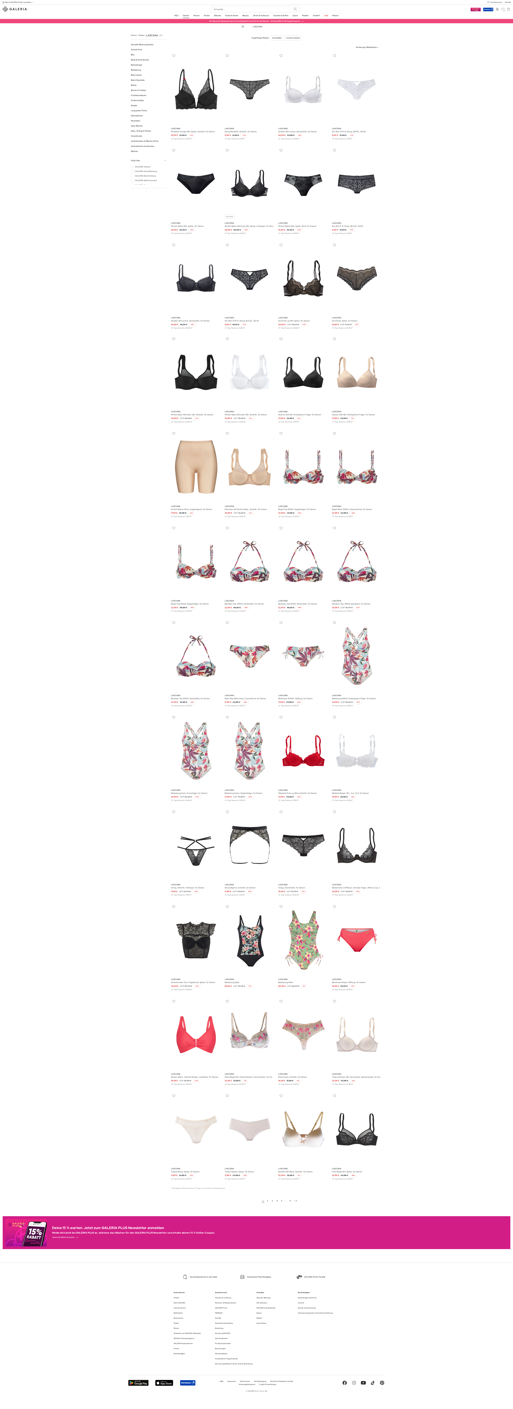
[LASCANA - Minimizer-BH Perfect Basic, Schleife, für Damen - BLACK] (250, 467)
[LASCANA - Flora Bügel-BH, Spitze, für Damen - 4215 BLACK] (357, 1129)
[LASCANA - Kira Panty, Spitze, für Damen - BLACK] (357, 278)
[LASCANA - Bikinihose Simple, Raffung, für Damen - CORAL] (357, 940)
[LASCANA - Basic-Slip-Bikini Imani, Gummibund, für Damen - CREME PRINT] (250, 656)
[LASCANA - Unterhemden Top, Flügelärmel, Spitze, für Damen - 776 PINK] (196, 940)
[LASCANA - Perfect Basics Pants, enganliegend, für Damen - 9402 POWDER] (196, 467)
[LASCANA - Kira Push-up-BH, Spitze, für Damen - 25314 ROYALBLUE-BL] (303, 278)
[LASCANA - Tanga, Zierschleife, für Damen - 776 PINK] (303, 845)
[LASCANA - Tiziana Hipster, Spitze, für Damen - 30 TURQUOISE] (250, 1129)
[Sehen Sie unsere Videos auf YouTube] (363, 1382)
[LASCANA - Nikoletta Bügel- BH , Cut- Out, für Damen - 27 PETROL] (357, 751)
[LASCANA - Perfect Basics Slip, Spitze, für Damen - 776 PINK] (196, 184)
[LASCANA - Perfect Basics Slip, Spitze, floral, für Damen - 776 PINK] (303, 184)
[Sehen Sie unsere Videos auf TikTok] (372, 1382)
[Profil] (497, 9)
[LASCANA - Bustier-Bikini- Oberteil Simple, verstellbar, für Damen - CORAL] (196, 1035)
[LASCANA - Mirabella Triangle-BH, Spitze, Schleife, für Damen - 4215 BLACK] (196, 89)
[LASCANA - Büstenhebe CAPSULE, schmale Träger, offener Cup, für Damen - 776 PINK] (357, 845)
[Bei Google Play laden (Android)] (138, 1383)
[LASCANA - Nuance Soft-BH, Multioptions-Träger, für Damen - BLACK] (303, 372)
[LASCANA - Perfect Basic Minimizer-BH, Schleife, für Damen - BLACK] (196, 372)
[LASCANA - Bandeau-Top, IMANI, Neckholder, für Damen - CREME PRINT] (250, 561)
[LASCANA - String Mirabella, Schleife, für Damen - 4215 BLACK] (250, 89)
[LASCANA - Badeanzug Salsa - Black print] (250, 940)
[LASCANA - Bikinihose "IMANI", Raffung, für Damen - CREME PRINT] (303, 656)
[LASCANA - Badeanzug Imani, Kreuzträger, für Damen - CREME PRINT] (196, 751)
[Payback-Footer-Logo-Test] (188, 1383)
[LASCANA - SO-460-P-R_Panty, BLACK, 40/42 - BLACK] (357, 184)
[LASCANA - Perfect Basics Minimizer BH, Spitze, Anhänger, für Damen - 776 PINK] (250, 184)
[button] (18, 2)
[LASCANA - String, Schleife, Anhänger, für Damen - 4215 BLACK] (196, 845)
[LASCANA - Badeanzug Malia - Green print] (303, 940)
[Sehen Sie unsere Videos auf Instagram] (354, 1382)
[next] (296, 1201)
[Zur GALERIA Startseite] (15, 9)
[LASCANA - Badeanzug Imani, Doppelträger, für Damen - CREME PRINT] (250, 751)
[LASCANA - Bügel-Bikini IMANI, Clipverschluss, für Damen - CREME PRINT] (357, 467)
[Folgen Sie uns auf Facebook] (344, 1382)
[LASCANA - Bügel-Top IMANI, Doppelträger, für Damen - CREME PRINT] (303, 467)
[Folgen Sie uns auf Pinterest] (382, 1382)
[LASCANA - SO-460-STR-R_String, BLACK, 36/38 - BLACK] (250, 278)
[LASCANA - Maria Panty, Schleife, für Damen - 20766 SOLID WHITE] (303, 1035)
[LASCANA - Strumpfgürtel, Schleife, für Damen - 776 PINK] (250, 845)
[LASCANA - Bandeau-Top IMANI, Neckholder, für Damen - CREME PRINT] (303, 561)
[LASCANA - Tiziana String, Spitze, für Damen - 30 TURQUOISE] (196, 1129)
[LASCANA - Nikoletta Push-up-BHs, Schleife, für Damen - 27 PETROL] (303, 751)
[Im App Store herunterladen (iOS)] (164, 1383)
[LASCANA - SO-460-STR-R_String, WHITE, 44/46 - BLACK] (357, 89)
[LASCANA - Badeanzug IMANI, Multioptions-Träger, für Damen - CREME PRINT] (357, 656)
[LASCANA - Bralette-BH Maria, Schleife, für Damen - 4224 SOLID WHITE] (303, 1129)
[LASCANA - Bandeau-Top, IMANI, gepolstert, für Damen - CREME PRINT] (357, 561)
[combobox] (368, 47)
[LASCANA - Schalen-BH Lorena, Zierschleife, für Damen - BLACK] (303, 89)
